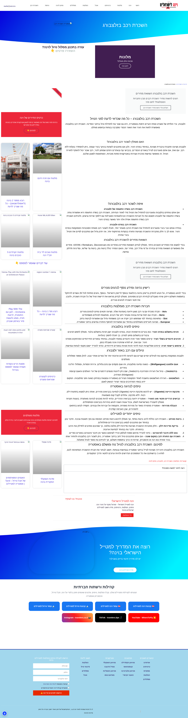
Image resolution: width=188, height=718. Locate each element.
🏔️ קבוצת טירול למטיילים (77, 606)
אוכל (96, 5)
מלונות (119, 5)
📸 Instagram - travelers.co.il (77, 618)
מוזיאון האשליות (109, 671)
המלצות (85, 5)
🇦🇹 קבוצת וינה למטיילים (143, 606)
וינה (130, 5)
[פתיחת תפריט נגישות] (4, 713)
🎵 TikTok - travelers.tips (110, 618)
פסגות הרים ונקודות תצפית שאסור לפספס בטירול (15, 367)
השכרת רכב (34, 5)
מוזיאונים (128, 658)
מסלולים (73, 5)
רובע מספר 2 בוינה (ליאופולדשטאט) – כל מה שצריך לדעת (15, 203)
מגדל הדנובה (109, 667)
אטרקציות (109, 658)
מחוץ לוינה (59, 5)
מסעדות (147, 671)
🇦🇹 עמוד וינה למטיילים (110, 606)
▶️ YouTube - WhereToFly (144, 618)
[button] (9, 3)
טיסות (47, 5)
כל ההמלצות (127, 515)
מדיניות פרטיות (88, 713)
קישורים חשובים (147, 658)
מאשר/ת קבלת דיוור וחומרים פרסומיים (54, 688)
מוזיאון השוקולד (109, 663)
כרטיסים (108, 5)
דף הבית (185, 84)
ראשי (137, 5)
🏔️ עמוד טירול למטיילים (44, 606)
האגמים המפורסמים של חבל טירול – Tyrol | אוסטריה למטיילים (15, 480)
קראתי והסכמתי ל (55, 684)
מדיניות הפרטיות (49, 684)
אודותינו (147, 663)
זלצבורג (160, 461)
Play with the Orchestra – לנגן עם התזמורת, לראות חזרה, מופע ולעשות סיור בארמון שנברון (15, 315)
